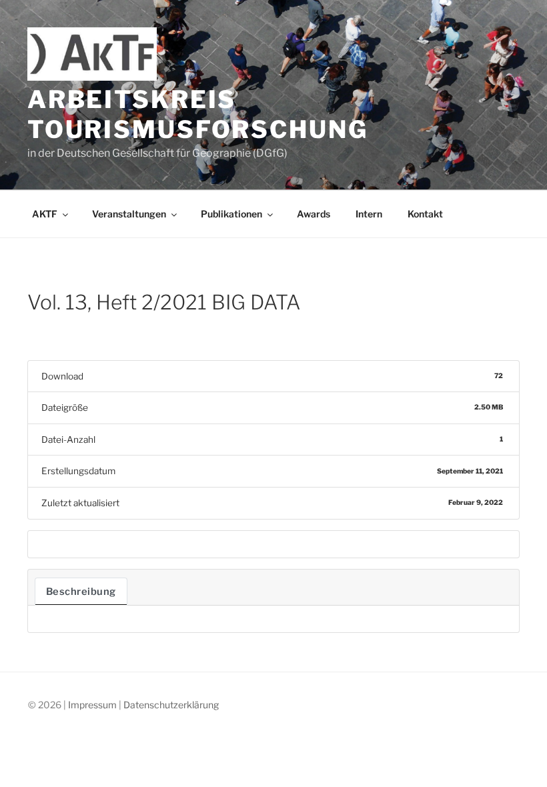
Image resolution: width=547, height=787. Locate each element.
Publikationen (231, 213)
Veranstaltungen (129, 213)
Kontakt (425, 213)
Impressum (92, 704)
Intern (369, 213)
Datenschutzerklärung (171, 704)
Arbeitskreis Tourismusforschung (197, 114)
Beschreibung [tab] (81, 592)
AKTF (44, 213)
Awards (313, 213)
